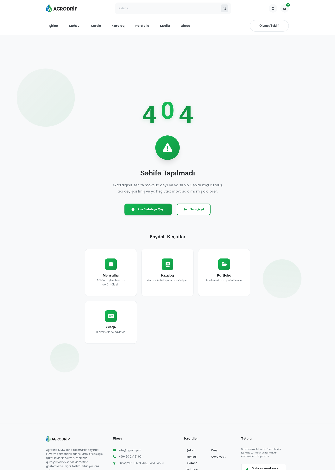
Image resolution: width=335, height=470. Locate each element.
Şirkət (53, 25)
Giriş (214, 450)
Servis (96, 25)
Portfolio (142, 25)
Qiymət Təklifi (269, 25)
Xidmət (191, 463)
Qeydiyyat (218, 457)
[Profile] (273, 8)
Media (165, 25)
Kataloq (118, 25)
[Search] (224, 8)
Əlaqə (185, 25)
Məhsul (74, 25)
